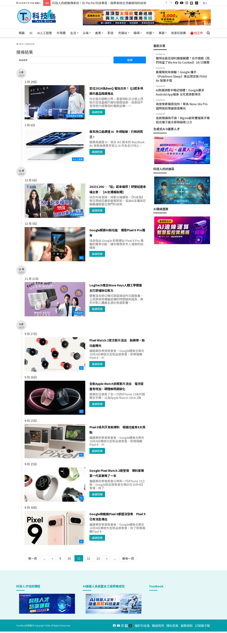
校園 (149, 33)
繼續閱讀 (97, 112)
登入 (205, 3)
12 (88, 558)
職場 (137, 33)
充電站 (122, 33)
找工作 (198, 33)
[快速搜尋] (208, 33)
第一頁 (32, 558)
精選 (22, 33)
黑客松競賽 (178, 33)
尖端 (86, 33)
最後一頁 (128, 558)
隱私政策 (172, 625)
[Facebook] (176, 3)
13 (98, 558)
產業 (98, 33)
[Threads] (196, 3)
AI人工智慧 (44, 33)
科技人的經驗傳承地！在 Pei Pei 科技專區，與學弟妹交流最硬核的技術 (99, 3)
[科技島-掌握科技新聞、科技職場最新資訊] (36, 16)
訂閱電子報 (202, 625)
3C (31, 33)
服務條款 (187, 625)
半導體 (61, 33)
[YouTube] (181, 3)
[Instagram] (186, 3)
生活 (73, 33)
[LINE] (191, 3)
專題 (162, 33)
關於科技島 (142, 625)
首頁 (21, 44)
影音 (111, 33)
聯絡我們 (158, 625)
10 (69, 558)
